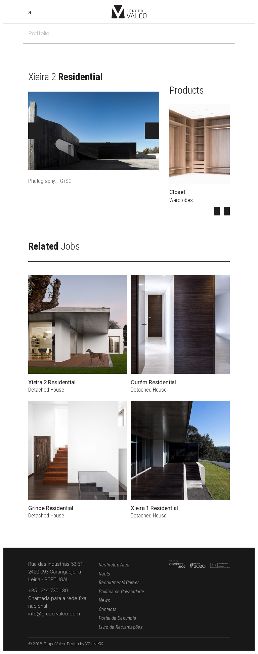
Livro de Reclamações (121, 627)
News (104, 600)
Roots (105, 574)
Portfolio (38, 33)
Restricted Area (114, 565)
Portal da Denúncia (117, 618)
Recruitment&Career (119, 583)
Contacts (108, 609)
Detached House (46, 390)
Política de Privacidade (121, 592)
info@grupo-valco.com (54, 614)
